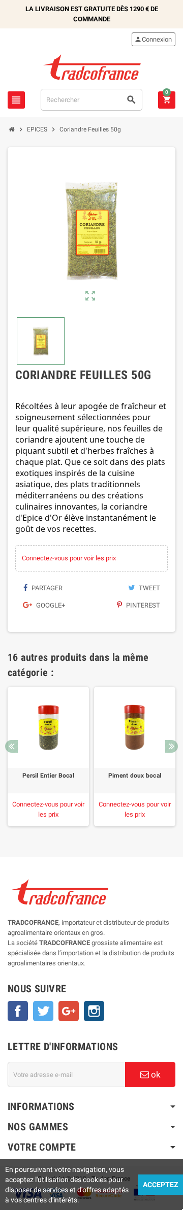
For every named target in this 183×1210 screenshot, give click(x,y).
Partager (46, 588)
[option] (48, 756)
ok (155, 1074)
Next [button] (171, 746)
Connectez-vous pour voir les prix (69, 558)
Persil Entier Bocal (48, 775)
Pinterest (142, 605)
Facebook (18, 1011)
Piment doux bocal (134, 775)
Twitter (43, 1011)
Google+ (50, 605)
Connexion (153, 39)
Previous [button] (11, 746)
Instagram (94, 1011)
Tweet (148, 588)
